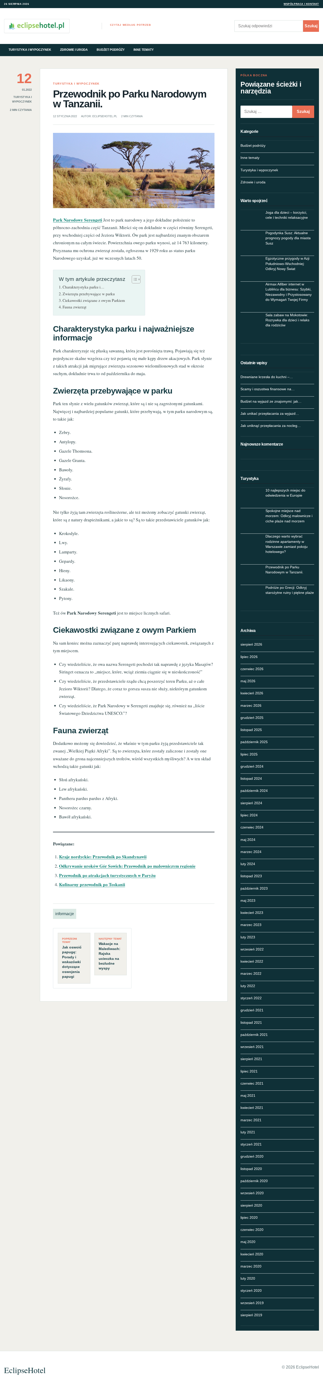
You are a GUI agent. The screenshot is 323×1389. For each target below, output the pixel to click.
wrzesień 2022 (252, 949)
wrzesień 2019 (252, 1303)
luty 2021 (247, 1132)
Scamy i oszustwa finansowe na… (267, 389)
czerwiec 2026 (251, 669)
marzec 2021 (250, 1120)
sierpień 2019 (251, 1315)
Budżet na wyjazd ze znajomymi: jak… (271, 401)
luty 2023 (247, 937)
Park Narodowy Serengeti (77, 220)
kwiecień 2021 (251, 1108)
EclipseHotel (25, 1369)
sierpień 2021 (251, 1059)
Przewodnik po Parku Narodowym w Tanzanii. (284, 569)
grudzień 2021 (251, 1010)
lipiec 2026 (249, 657)
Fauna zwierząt (74, 306)
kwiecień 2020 (251, 1254)
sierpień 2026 (251, 644)
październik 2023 (254, 888)
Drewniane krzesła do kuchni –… (266, 377)
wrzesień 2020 (252, 1193)
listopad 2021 (251, 1022)
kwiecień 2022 (251, 961)
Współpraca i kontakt (301, 4)
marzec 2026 (250, 705)
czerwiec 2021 (251, 1083)
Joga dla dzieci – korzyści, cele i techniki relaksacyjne (286, 215)
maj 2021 (247, 1095)
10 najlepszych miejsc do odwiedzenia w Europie (285, 492)
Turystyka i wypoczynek (30, 49)
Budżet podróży (111, 49)
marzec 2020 (250, 1266)
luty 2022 (247, 986)
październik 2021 (254, 1035)
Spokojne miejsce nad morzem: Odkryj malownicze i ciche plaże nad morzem (288, 516)
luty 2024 (247, 864)
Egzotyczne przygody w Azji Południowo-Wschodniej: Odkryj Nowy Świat (287, 263)
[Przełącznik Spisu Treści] (133, 279)
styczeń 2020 (251, 1290)
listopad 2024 (251, 778)
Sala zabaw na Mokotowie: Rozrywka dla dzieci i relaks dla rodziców (287, 320)
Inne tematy (143, 49)
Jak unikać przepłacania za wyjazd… (269, 413)
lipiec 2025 (249, 754)
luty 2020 (247, 1278)
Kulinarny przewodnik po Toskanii (92, 884)
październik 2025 (254, 742)
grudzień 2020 (251, 1156)
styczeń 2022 (251, 998)
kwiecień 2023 (251, 913)
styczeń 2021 (251, 1144)
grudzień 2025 (251, 718)
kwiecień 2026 (251, 693)
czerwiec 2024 (251, 827)
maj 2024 (247, 840)
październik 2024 (254, 791)
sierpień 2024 (251, 803)
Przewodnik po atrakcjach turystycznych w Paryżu (107, 875)
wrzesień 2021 (252, 1047)
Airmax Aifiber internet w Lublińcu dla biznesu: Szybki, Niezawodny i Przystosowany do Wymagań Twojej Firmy (288, 292)
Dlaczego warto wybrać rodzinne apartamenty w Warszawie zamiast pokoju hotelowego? (286, 544)
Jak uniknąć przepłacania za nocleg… (270, 426)
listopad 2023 (251, 876)
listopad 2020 (251, 1169)
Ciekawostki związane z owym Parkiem (94, 300)
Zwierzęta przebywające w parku (89, 293)
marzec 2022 (250, 973)
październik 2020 (254, 1181)
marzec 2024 (250, 852)
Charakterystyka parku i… (83, 286)
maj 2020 (247, 1242)
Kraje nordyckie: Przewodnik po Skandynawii (103, 857)
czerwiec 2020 (251, 1230)
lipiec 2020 (249, 1217)
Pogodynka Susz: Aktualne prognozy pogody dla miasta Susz (288, 238)
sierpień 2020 (251, 1205)
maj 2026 (247, 681)
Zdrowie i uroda (74, 49)
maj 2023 (247, 900)
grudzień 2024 (251, 766)
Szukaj (311, 26)
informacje (64, 914)
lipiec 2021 (249, 1071)
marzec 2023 (250, 925)
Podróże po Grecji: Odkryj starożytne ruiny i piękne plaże (289, 590)
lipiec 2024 (249, 815)
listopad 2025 (251, 730)
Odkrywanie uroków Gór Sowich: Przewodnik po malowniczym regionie (127, 866)
